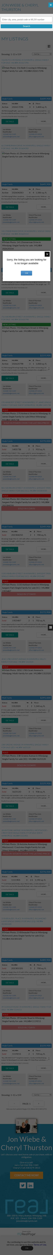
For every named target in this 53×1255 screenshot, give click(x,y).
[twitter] (23, 1185)
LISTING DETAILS (10, 121)
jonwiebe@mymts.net (11, 137)
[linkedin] (30, 1185)
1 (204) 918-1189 (9, 134)
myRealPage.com (26, 1234)
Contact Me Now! (26, 1175)
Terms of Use (39, 1244)
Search (26, 26)
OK (27, 1248)
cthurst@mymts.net (36, 137)
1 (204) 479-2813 (35, 134)
